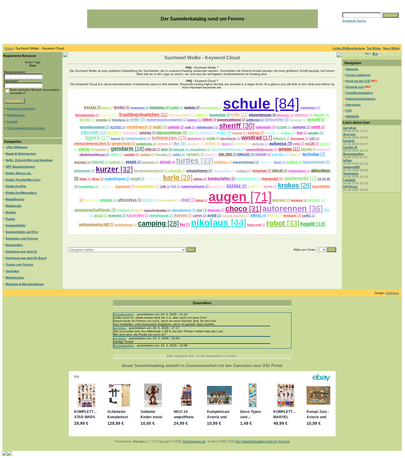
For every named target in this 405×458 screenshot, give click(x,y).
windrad (251, 138)
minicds (214, 210)
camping (152, 223)
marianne (122, 186)
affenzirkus (127, 200)
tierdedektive (246, 178)
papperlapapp (243, 162)
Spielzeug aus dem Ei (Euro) (26, 258)
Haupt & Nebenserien (21, 153)
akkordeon (320, 170)
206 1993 (225, 154)
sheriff (230, 126)
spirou (198, 178)
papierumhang (192, 186)
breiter (119, 107)
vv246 (210, 138)
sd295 (199, 115)
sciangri (123, 210)
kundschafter (219, 178)
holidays (220, 162)
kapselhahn (166, 200)
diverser (283, 115)
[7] (322, 154)
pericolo (258, 143)
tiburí (277, 162)
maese (192, 119)
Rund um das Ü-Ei (358, 80)
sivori (209, 154)
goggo (285, 149)
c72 (312, 138)
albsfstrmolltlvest (92, 154)
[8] (286, 119)
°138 (162, 186)
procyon (279, 200)
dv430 (211, 215)
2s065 (174, 107)
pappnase (263, 127)
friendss (162, 154)
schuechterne (197, 170)
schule (246, 103)
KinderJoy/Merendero (21, 192)
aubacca (277, 143)
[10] (102, 132)
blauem (319, 115)
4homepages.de (194, 441)
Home (8, 48)
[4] (274, 115)
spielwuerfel (296, 178)
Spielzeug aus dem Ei (21, 251)
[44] (237, 222)
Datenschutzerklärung (360, 98)
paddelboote (124, 224)
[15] (181, 138)
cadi (188, 127)
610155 (147, 200)
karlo (171, 177)
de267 (157, 127)
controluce (308, 107)
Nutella (11, 212)
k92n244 (89, 132)
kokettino (157, 107)
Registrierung (16, 115)
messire (297, 200)
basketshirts (222, 170)
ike (176, 143)
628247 (115, 162)
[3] (197, 107)
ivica (199, 200)
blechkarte (228, 138)
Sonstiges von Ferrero (22, 238)
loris (105, 107)
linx (327, 210)
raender (313, 132)
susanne (296, 119)
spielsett (299, 127)
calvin (197, 215)
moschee (259, 170)
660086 (270, 132)
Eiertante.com (355, 86)
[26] (305, 185)
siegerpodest (136, 138)
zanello (129, 154)
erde (134, 119)
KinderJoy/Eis (16, 186)
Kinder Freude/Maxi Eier (23, 179)
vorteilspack (136, 127)
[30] (248, 126)
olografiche (198, 149)
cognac (286, 132)
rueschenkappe (155, 210)
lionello (100, 149)
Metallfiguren (15, 199)
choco (236, 209)
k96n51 (256, 215)
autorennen (284, 208)
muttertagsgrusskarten (164, 119)
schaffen (151, 178)
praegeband (209, 107)
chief (185, 200)
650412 (89, 200)
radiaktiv (193, 154)
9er (182, 224)
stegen (162, 143)
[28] (185, 177)
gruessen (137, 107)
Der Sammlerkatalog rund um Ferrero (263, 441)
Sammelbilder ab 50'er (22, 231)
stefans (205, 132)
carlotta (173, 127)
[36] (315, 208)
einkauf (241, 170)
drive (95, 178)
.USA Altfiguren (17, 147)
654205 (131, 162)
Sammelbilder (16, 225)
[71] (259, 196)
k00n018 (240, 143)
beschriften (321, 186)
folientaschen (85, 115)
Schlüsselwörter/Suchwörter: (26, 128)
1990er (210, 143)
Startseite (352, 69)
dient (225, 143)
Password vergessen (21, 108)
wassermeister (169, 133)
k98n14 (150, 149)
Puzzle (10, 218)
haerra (115, 138)
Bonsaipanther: (123, 314)
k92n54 (306, 149)
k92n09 (260, 154)
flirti (299, 132)
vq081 (306, 215)
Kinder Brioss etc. (19, 173)
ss (136, 210)
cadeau (104, 186)
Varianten (12, 271)
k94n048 (174, 170)
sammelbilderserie (259, 149)
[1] (111, 107)
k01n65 (165, 162)
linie (191, 132)
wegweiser (82, 170)
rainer (114, 154)
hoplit (307, 224)
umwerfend (120, 143)
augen (227, 196)
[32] (125, 169)
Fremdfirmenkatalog (359, 92)
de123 (98, 215)
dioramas (297, 138)
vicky (221, 132)
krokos (288, 185)
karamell (192, 143)
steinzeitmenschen (90, 143)
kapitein (215, 186)
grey (164, 149)
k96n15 (272, 215)
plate (83, 178)
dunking (180, 215)
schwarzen (164, 138)
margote (114, 215)
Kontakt (12, 121)
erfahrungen (297, 170)
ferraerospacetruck (148, 170)
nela (296, 143)
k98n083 (106, 200)
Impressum (353, 104)
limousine (274, 119)
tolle (235, 114)
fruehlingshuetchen (139, 114)
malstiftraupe (115, 178)
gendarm (122, 149)
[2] (167, 107)
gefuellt (313, 119)
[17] (105, 138)
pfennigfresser (260, 115)
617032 (115, 127)
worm (268, 186)
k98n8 (207, 119)
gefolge (145, 132)
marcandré (270, 178)
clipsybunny (181, 210)
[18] (138, 149)
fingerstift (254, 224)
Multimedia (13, 205)
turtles (187, 160)
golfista (253, 132)
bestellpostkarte (92, 127)
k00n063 (98, 162)
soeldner (107, 115)
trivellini (80, 162)
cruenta (101, 119)
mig (199, 210)
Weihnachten (15, 277)
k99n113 (279, 138)
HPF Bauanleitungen (20, 166)
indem (264, 162)
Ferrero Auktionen (358, 75)
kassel (237, 132)
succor (128, 132)
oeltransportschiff (94, 224)
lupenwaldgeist (229, 119)
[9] (142, 119)
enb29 (253, 186)
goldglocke (144, 143)
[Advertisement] (202, 237)
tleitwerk (301, 115)
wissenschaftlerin (92, 209)
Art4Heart (392, 293)
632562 (234, 186)
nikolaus (209, 222)
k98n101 (243, 154)
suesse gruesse (233, 215)
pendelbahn (144, 186)
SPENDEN (352, 116)
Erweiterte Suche (354, 20)
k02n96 (112, 132)
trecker (90, 107)
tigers (92, 138)
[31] (254, 209)
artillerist (252, 119)
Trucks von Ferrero (19, 264)
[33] (206, 160)
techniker (310, 154)
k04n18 (292, 162)
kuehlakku (86, 186)
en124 (135, 178)
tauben (189, 107)
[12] (313, 178)
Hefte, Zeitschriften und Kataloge (29, 160)
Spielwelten (14, 245)
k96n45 (277, 170)
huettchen (218, 115)
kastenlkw (135, 215)
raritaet (145, 154)
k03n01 (325, 143)
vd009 (315, 127)
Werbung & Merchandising (25, 284)
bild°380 (277, 154)
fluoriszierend (179, 115)
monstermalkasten (225, 149)
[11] (164, 114)
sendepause (158, 215)
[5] (98, 107)
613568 (281, 127)
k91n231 (314, 200)
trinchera (118, 119)
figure (293, 154)
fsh (173, 186)
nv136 (309, 143)
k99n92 (84, 149)
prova (321, 149)
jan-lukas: (119, 328)
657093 (85, 119)
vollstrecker (205, 127)
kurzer (107, 169)
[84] (284, 103)
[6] (127, 107)
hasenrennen (314, 162)
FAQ (349, 110)
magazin (289, 215)
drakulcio (194, 138)
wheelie (178, 149)
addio (177, 154)
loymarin (148, 162)
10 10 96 (324, 178)
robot (275, 223)
